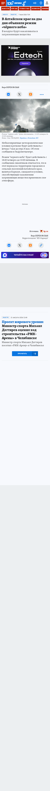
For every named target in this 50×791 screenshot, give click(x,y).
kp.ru (46, 231)
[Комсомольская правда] (14, 3)
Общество (14, 14)
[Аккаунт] (47, 3)
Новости (5, 9)
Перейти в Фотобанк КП (29, 138)
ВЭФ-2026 (14, 9)
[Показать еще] (41, 94)
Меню (3, 3)
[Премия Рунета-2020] (24, 3)
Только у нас (24, 9)
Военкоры (36, 9)
